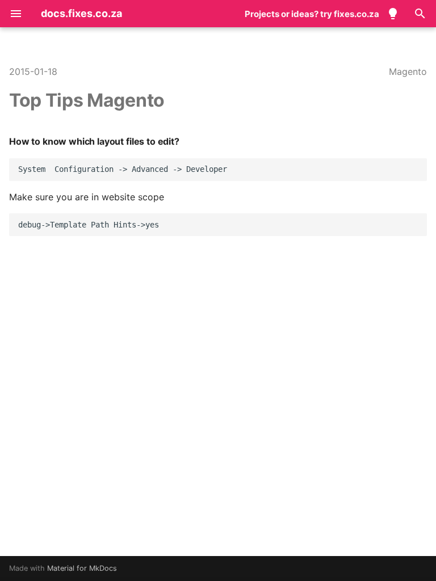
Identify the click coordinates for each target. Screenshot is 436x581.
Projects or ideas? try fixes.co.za (312, 14)
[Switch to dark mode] (393, 13)
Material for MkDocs (82, 568)
